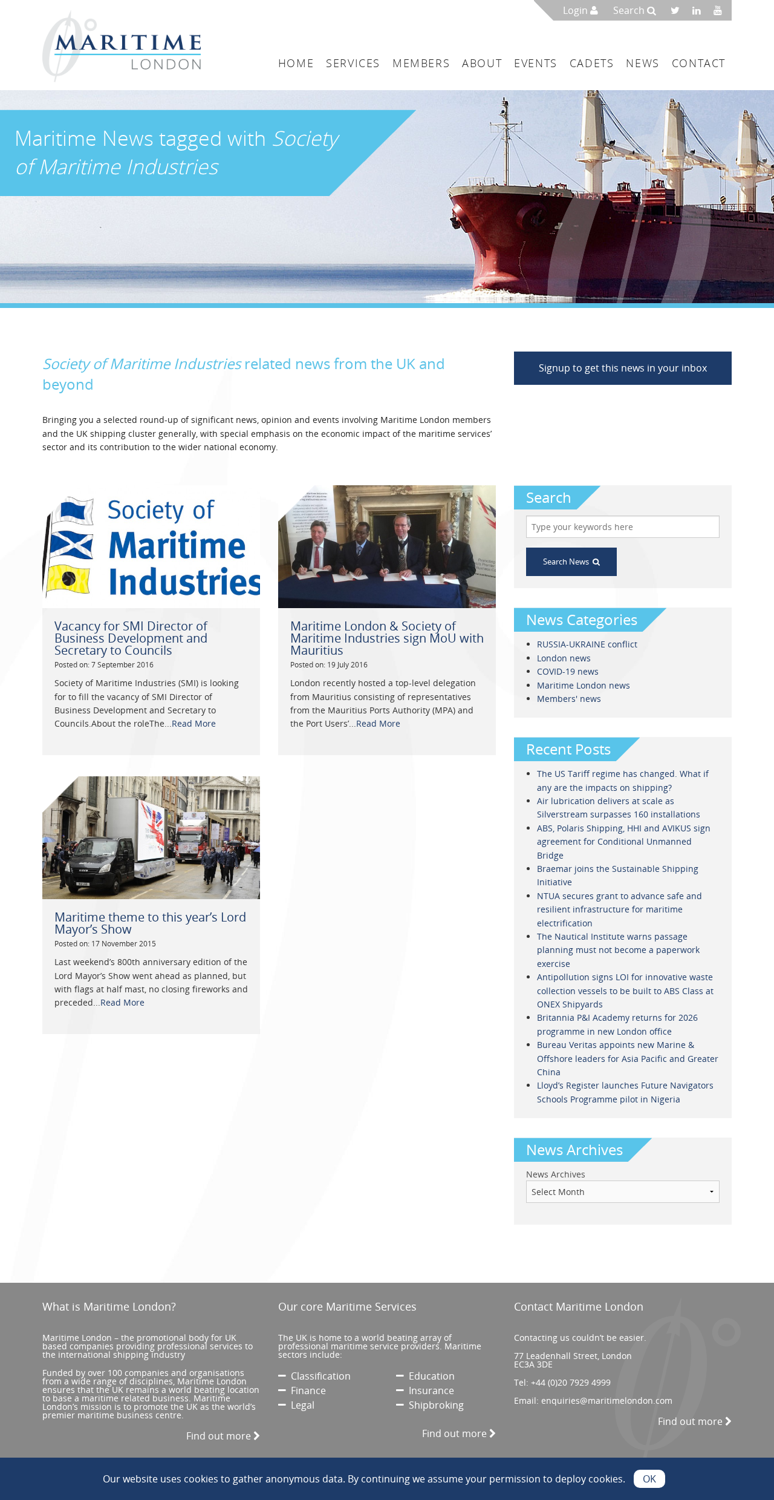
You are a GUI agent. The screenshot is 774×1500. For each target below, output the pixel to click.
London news (564, 658)
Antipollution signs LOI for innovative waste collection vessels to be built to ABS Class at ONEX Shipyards (625, 990)
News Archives (555, 1174)
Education (429, 1376)
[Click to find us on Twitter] (679, 10)
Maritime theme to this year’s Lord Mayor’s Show (150, 923)
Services (353, 63)
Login (576, 10)
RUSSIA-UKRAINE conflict (587, 644)
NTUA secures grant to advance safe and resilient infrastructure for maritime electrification (619, 909)
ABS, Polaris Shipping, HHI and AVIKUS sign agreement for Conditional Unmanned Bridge (624, 841)
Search (630, 10)
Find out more (219, 1436)
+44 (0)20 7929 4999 (571, 1382)
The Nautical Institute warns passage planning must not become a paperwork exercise (618, 950)
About (482, 63)
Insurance (429, 1390)
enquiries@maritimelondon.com (606, 1400)
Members (421, 63)
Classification (318, 1376)
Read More (194, 723)
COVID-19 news (568, 671)
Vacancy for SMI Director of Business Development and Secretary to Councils (130, 638)
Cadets (592, 63)
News (642, 63)
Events (536, 63)
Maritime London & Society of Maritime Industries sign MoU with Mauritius (387, 638)
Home (296, 63)
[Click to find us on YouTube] (721, 10)
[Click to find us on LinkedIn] (700, 10)
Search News (568, 561)
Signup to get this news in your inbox (623, 368)
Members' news (569, 698)
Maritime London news (583, 685)
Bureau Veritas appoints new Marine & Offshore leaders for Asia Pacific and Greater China (627, 1058)
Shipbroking (434, 1405)
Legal (300, 1405)
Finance (306, 1390)
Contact (699, 63)
